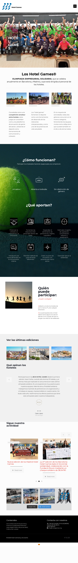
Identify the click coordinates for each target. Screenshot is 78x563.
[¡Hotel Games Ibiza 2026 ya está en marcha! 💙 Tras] (47, 493)
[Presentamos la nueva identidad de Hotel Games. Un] (64, 493)
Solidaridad (16, 523)
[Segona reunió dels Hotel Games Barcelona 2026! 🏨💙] (30, 493)
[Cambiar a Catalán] (39, 542)
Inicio (8, 521)
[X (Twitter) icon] (67, 535)
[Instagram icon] (69, 535)
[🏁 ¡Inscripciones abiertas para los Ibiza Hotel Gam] (13, 493)
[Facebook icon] (65, 535)
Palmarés (23, 523)
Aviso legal (9, 525)
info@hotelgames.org (55, 525)
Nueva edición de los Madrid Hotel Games (22, 460)
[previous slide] (9, 379)
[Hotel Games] (12, 6)
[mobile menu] (75, 6)
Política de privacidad (20, 525)
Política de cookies (12, 526)
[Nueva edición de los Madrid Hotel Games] (24, 446)
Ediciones (14, 521)
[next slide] (69, 379)
